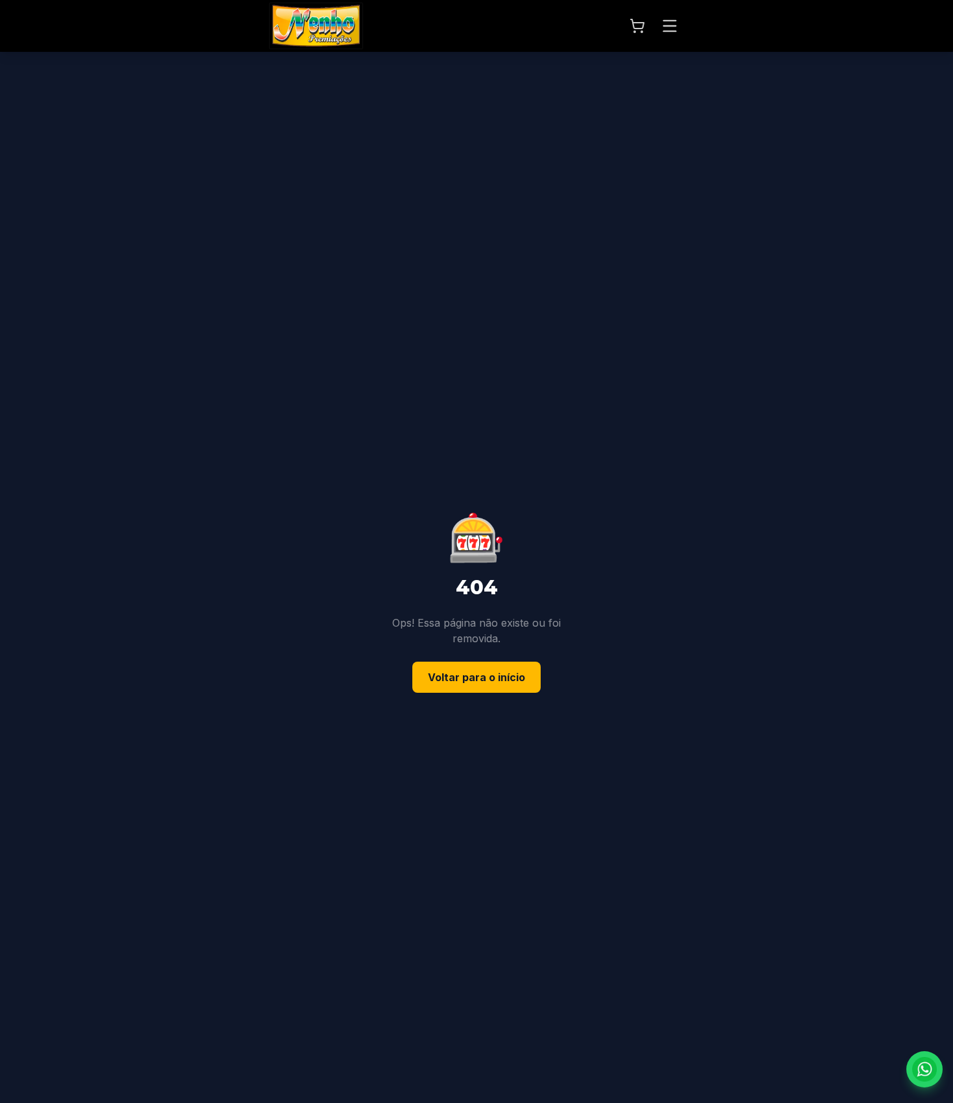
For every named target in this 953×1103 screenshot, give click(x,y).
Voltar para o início (476, 677)
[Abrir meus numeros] (637, 26)
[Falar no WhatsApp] (924, 1069)
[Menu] (669, 26)
